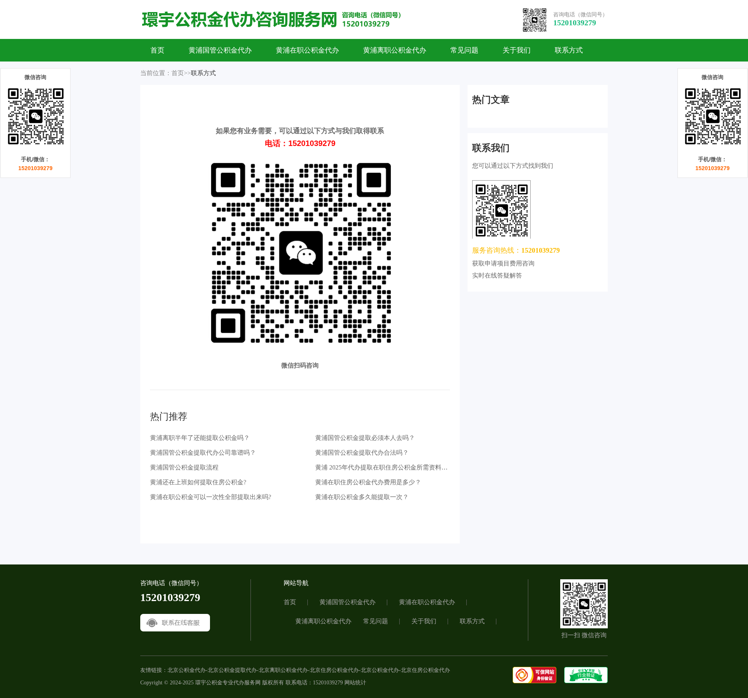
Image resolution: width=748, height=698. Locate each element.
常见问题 (464, 50)
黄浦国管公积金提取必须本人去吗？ (365, 437)
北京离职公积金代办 (283, 670)
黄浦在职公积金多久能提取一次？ (362, 497)
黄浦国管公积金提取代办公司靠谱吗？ (203, 452)
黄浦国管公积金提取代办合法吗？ (362, 452)
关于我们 (517, 50)
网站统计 (355, 683)
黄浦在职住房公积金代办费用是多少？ (368, 482)
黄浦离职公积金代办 (394, 50)
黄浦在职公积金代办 (307, 50)
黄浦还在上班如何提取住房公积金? (198, 482)
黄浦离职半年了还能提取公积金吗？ (200, 437)
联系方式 (569, 50)
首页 (157, 50)
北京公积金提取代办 (232, 670)
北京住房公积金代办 (334, 670)
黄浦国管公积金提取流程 (184, 467)
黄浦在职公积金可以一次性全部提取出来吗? (210, 497)
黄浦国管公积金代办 (220, 50)
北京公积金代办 (187, 670)
